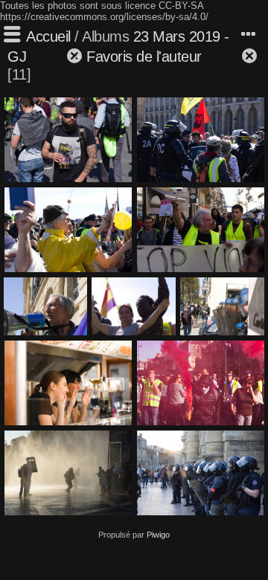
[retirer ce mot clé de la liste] (48, 56)
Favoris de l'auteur (144, 56)
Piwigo (158, 534)
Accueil (48, 36)
